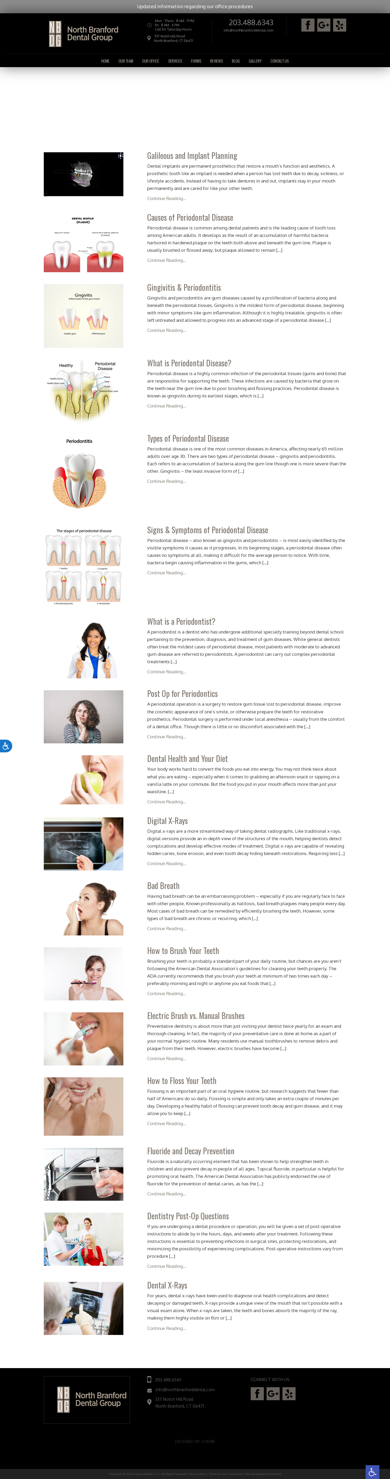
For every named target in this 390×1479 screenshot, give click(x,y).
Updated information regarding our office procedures (195, 6)
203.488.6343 (251, 22)
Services (175, 60)
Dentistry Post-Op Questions (188, 1216)
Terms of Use (217, 1474)
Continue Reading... (166, 198)
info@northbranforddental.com (248, 30)
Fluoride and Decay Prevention (191, 1151)
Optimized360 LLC (145, 1474)
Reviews (216, 60)
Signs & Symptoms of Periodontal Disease (207, 530)
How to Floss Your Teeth (181, 1080)
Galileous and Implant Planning (192, 155)
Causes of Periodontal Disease (190, 217)
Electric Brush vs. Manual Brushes (196, 1015)
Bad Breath (163, 885)
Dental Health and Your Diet (187, 758)
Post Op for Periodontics (182, 693)
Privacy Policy (197, 1474)
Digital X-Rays (167, 820)
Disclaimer (235, 1474)
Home (105, 60)
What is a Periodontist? (181, 621)
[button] (372, 1472)
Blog (236, 60)
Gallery (255, 60)
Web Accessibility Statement (263, 1474)
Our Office (150, 60)
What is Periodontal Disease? (189, 363)
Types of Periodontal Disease (188, 438)
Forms (196, 60)
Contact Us (280, 60)
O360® (208, 1441)
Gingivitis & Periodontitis (184, 287)
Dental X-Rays (167, 1285)
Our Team (126, 60)
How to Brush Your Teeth (183, 950)
